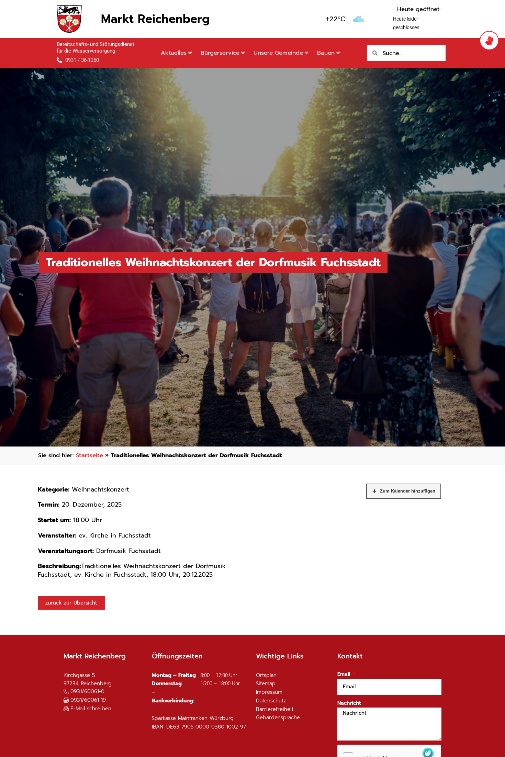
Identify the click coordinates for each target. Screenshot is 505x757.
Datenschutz (271, 700)
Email (344, 674)
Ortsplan (266, 675)
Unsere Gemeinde (278, 52)
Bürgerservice (220, 52)
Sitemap (266, 683)
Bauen (326, 52)
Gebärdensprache (278, 717)
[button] (85, 700)
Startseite (89, 455)
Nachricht (350, 703)
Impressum (269, 692)
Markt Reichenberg (155, 18)
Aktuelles (174, 52)
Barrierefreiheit (274, 709)
